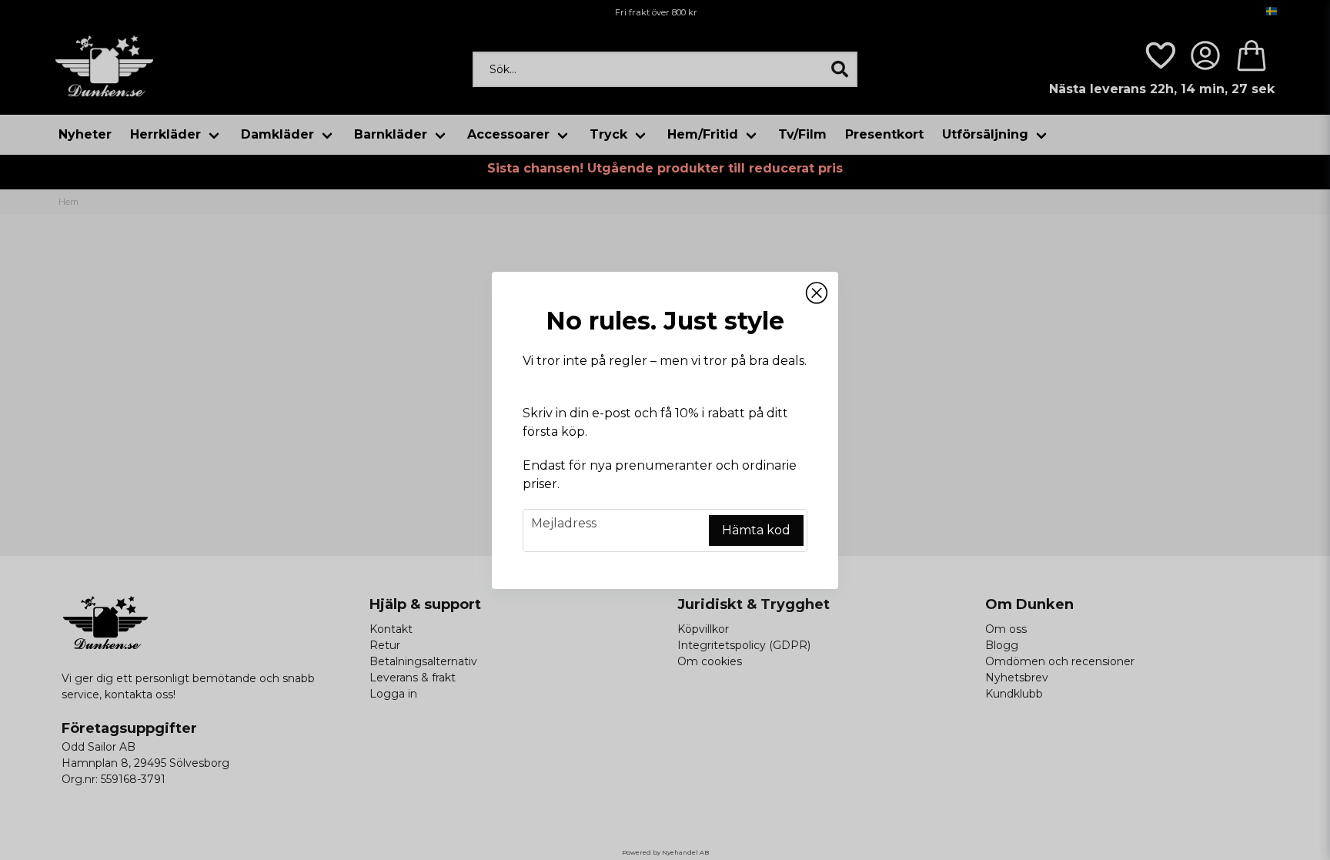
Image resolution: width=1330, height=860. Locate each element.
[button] (816, 293)
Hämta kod (756, 530)
